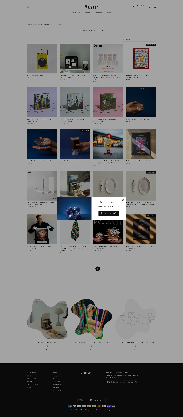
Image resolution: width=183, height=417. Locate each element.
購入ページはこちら (109, 213)
